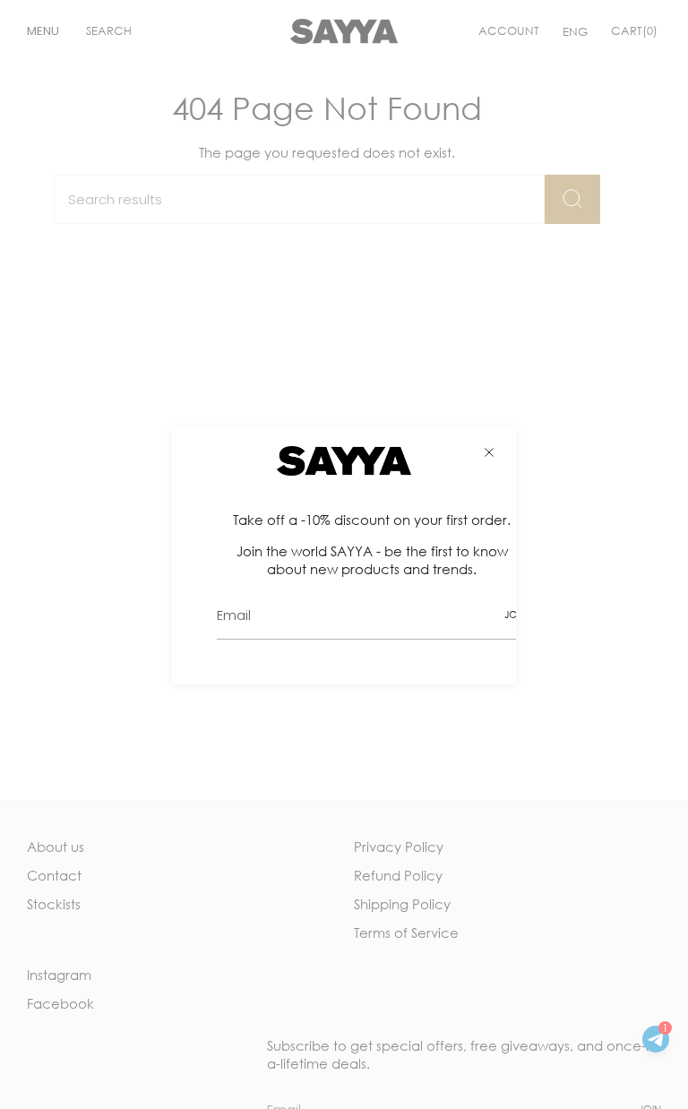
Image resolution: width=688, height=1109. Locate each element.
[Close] (489, 452)
